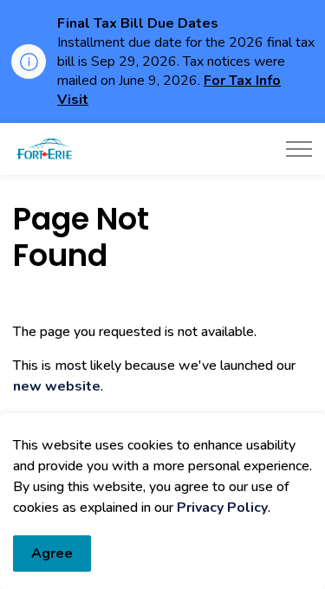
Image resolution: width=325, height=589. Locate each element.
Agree (52, 553)
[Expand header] (299, 149)
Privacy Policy (222, 507)
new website (57, 386)
